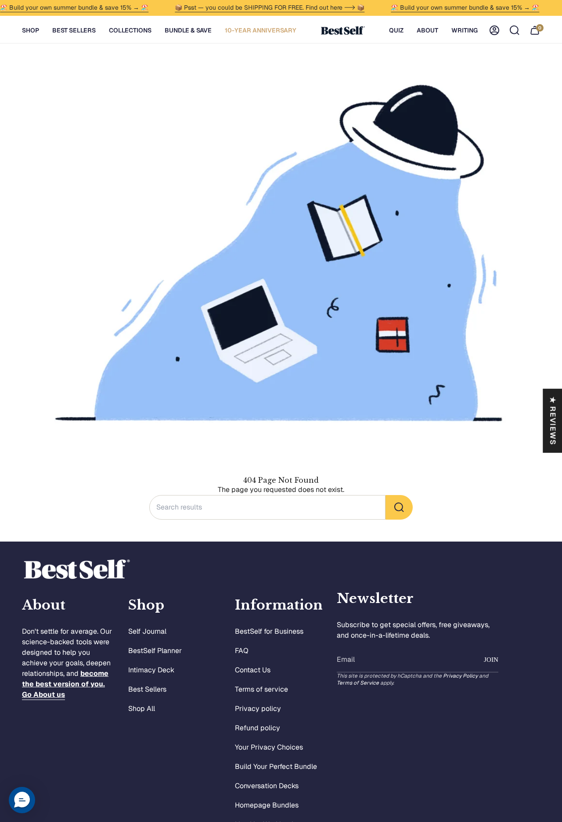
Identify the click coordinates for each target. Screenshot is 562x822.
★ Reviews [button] (553, 420)
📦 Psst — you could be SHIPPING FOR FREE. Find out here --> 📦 (269, 7)
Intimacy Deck (151, 670)
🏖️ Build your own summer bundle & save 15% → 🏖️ (74, 7)
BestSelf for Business (269, 631)
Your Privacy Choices (269, 747)
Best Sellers (147, 689)
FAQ (242, 650)
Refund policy (257, 727)
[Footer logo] (77, 569)
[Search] (399, 507)
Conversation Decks (267, 785)
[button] (30, 30)
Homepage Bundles (267, 805)
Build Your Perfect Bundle (276, 766)
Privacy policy (258, 708)
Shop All (141, 708)
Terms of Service (358, 682)
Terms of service (261, 689)
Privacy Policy (460, 675)
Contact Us (252, 670)
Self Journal (147, 631)
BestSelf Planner (155, 650)
